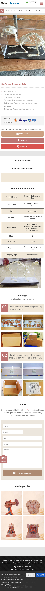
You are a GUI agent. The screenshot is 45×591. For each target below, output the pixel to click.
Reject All (31, 575)
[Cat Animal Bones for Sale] (22, 45)
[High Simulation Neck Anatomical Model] (11, 528)
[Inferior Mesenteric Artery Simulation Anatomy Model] (33, 528)
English (35, 2)
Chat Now (24, 140)
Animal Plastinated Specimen (33, 11)
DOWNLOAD (24, 146)
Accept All (40, 575)
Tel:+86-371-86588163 (24, 566)
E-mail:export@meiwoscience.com (24, 569)
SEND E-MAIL (24, 134)
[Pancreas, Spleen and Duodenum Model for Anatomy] (11, 503)
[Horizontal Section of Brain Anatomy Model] (33, 503)
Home (15, 11)
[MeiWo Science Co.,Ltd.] (12, 5)
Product (21, 11)
